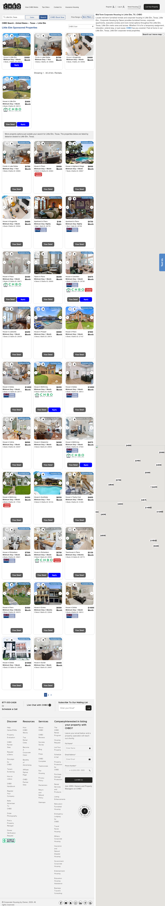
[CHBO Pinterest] (85, 903)
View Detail (10, 124)
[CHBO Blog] (71, 903)
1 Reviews (89, 289)
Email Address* (70, 755)
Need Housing (133, 7)
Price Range (75, 17)
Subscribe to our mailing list (73, 702)
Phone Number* (70, 766)
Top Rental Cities (25, 740)
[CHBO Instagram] (75, 903)
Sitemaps (42, 802)
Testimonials (43, 766)
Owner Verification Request (11, 833)
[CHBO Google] (90, 903)
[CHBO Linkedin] (80, 903)
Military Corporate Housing (58, 838)
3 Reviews (38, 174)
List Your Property (152, 7)
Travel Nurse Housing (57, 828)
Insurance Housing (72, 7)
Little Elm (42, 23)
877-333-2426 (9, 702)
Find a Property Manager (10, 823)
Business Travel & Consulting (58, 890)
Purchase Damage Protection (58, 777)
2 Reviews (57, 560)
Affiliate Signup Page (25, 772)
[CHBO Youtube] (66, 903)
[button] (161, 452)
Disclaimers (43, 785)
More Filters (87, 17)
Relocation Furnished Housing (58, 806)
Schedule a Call (9, 709)
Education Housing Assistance (58, 881)
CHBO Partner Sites (10, 744)
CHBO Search (8, 23)
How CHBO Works (31, 7)
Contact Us (58, 7)
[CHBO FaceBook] (61, 903)
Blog (40, 749)
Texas (32, 23)
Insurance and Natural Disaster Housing (57, 851)
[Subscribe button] (89, 708)
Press (41, 754)
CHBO (129, 28)
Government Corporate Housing (59, 863)
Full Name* (69, 743)
